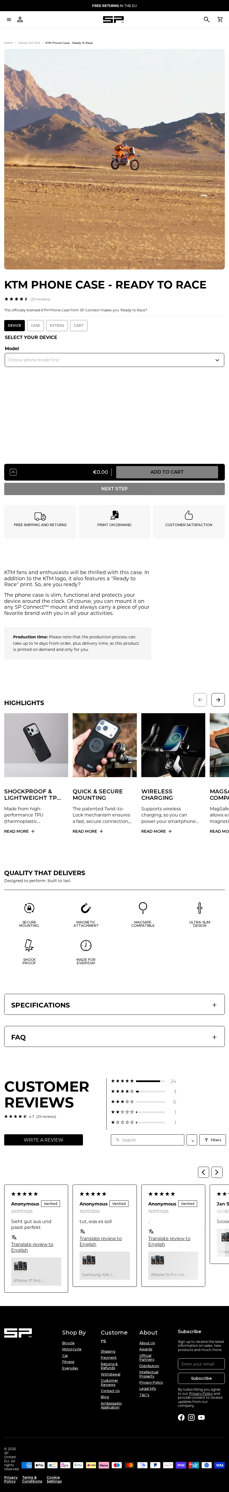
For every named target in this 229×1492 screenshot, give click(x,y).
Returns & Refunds (109, 1366)
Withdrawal (110, 1374)
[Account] (20, 19)
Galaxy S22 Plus (29, 43)
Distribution (149, 1366)
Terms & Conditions (32, 1479)
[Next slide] (218, 699)
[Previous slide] (200, 699)
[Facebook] (181, 1417)
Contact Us (110, 1391)
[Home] (113, 19)
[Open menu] (9, 19)
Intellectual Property (148, 1374)
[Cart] (220, 19)
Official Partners (146, 1358)
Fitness (68, 1362)
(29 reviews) (40, 299)
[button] (143, 1081)
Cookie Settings (54, 1479)
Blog (105, 1397)
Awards (145, 1349)
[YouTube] (201, 1417)
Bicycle (68, 1343)
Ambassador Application (111, 1405)
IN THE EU (114, 5)
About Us (147, 1343)
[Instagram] (191, 1417)
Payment (109, 1358)
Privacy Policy (151, 1382)
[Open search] (206, 19)
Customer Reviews (109, 1382)
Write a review (43, 1140)
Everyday (70, 1368)
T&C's (144, 1395)
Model (12, 348)
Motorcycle (72, 1349)
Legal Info (147, 1389)
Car (65, 1356)
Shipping (108, 1351)
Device (14, 325)
